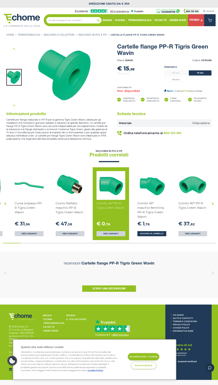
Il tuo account (76, 319)
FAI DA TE (48, 326)
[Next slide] (14, 105)
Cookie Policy (179, 328)
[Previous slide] (14, 49)
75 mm (200, 73)
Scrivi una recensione (109, 288)
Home (10, 34)
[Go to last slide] (5, 203)
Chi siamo (177, 315)
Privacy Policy (180, 324)
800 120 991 (172, 133)
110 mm (176, 73)
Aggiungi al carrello (151, 234)
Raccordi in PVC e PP (92, 34)
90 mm (176, 79)
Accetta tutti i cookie (144, 356)
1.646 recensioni (180, 353)
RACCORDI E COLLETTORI (59, 34)
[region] (94, 359)
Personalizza (143, 365)
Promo (70, 315)
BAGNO (47, 315)
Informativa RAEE (181, 331)
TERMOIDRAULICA (29, 34)
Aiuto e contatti (181, 318)
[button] (14, 77)
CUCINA (47, 319)
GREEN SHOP (50, 330)
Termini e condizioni (183, 321)
